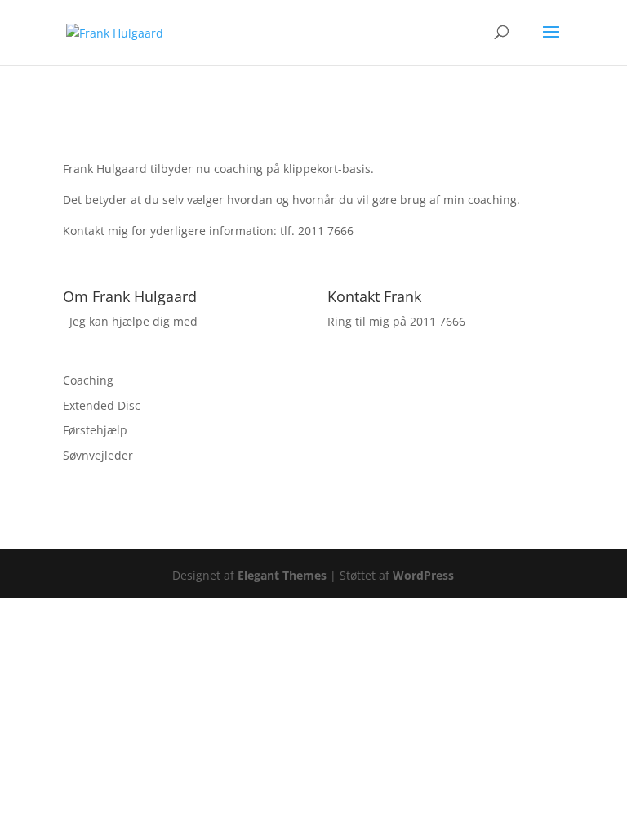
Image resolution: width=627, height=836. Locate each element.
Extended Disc (101, 405)
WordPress (423, 575)
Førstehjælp (95, 430)
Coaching (88, 380)
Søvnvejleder (98, 455)
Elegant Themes (282, 575)
